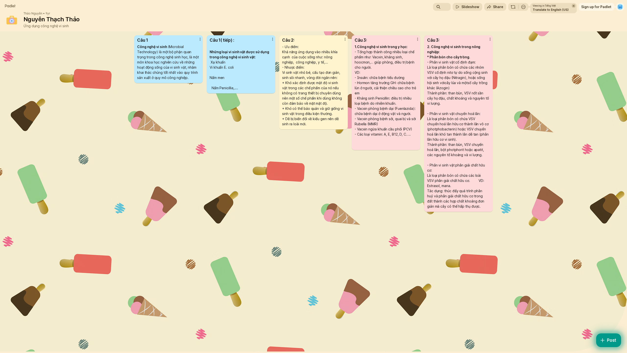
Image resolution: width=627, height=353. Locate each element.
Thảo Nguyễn (33, 13)
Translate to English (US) (551, 10)
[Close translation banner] (574, 6)
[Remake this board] (513, 7)
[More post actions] (200, 39)
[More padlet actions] (523, 7)
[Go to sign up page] (620, 7)
